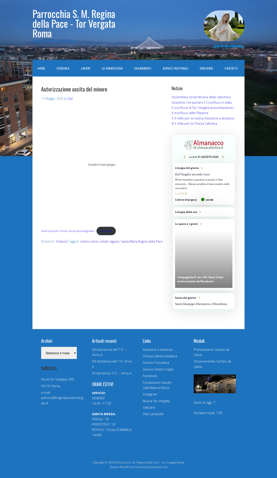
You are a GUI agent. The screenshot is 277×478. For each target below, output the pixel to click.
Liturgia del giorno (204, 184)
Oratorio (206, 68)
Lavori (85, 68)
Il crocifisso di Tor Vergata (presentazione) (203, 107)
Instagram (150, 394)
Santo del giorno (204, 301)
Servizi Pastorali (175, 68)
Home (41, 68)
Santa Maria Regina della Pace (142, 241)
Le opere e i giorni (204, 254)
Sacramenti (142, 68)
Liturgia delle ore (204, 212)
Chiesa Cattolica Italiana (160, 356)
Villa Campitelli (153, 414)
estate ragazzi (109, 241)
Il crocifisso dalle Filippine (190, 113)
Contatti (231, 68)
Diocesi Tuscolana (156, 362)
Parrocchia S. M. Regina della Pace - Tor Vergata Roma (73, 23)
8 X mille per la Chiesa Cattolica (194, 123)
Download (106, 231)
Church (114, 467)
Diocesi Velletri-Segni (158, 369)
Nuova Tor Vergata (156, 401)
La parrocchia (112, 68)
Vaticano (149, 407)
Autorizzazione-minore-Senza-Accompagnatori (68, 231)
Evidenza (63, 68)
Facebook (150, 376)
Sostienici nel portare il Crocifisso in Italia (202, 102)
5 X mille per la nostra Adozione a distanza (203, 118)
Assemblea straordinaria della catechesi (201, 97)
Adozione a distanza (157, 349)
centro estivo (89, 241)
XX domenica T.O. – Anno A (112, 373)
